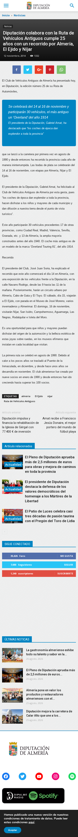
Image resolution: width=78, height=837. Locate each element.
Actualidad (13, 464)
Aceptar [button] (12, 830)
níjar (50, 396)
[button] (72, 5)
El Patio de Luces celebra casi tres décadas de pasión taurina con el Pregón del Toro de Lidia (50, 516)
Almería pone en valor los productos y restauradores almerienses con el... (44, 694)
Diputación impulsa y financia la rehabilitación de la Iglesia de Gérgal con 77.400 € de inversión (20, 425)
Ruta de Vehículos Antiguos (19, 401)
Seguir (68, 564)
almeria (25, 396)
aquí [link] (31, 822)
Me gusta (66, 555)
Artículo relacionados (18, 446)
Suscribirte (65, 573)
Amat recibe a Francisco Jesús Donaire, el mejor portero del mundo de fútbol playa (59, 425)
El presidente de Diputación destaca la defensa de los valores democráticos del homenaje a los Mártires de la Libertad (48, 491)
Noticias (8, 26)
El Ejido (39, 396)
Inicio (6, 15)
